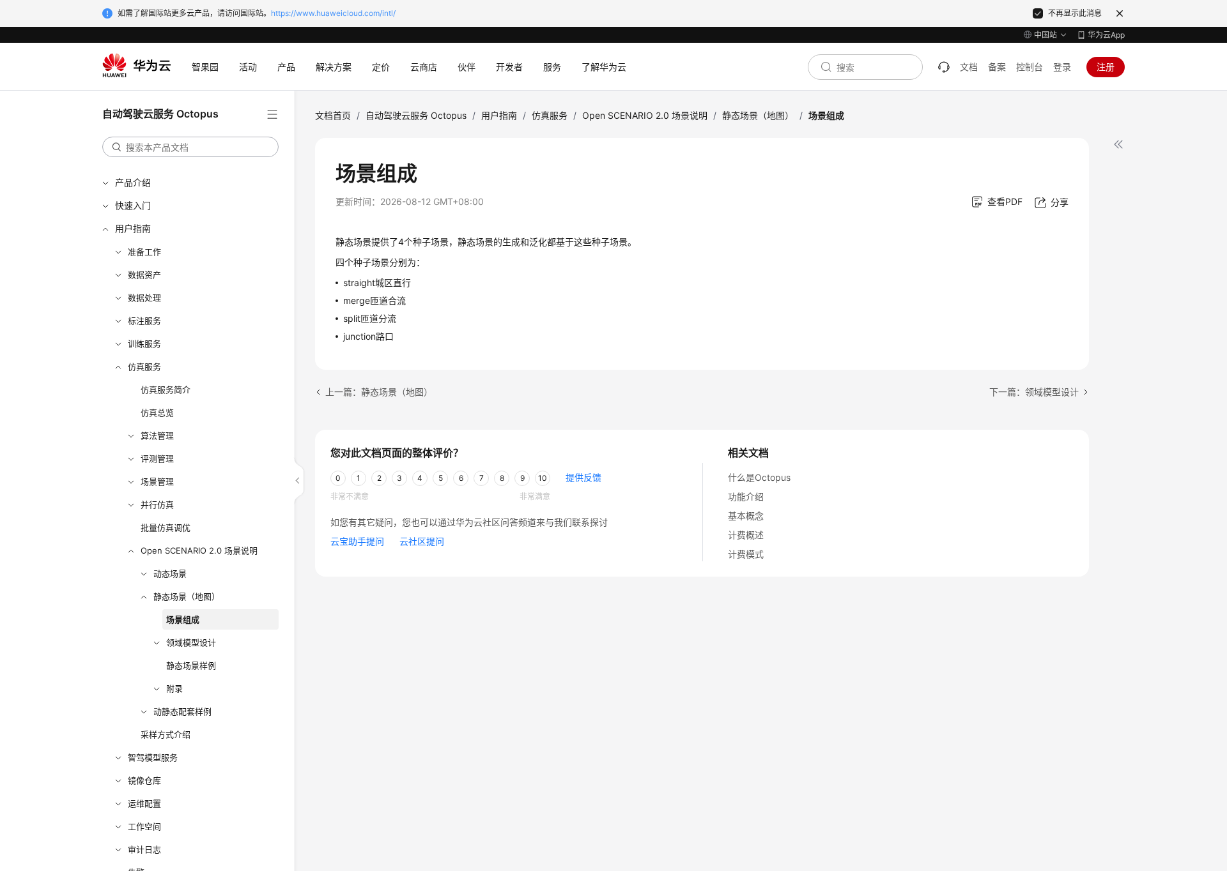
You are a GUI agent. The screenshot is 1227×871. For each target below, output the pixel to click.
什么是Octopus (759, 477)
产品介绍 (133, 182)
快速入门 (133, 205)
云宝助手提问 (357, 541)
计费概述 (746, 534)
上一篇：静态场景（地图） (379, 391)
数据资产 (144, 274)
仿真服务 (144, 366)
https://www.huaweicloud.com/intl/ (333, 13)
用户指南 (133, 228)
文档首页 (333, 115)
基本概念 (746, 515)
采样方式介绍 (165, 734)
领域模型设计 (191, 642)
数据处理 (144, 297)
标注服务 (144, 320)
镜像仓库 (144, 780)
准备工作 (144, 251)
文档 (969, 66)
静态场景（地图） (186, 596)
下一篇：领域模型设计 (1034, 391)
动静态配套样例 (182, 711)
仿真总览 (157, 412)
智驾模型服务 (153, 757)
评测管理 (157, 458)
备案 (997, 66)
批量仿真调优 (165, 527)
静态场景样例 (191, 665)
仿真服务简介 (165, 389)
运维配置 (144, 803)
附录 (174, 688)
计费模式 (746, 554)
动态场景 (170, 573)
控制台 (1029, 66)
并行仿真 (157, 504)
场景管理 (157, 481)
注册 (1106, 66)
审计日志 (144, 849)
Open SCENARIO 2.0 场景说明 (199, 550)
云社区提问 (421, 541)
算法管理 (157, 435)
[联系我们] (944, 67)
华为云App (1106, 35)
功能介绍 (746, 496)
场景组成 (182, 619)
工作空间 (144, 826)
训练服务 (144, 343)
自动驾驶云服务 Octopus (416, 115)
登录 (1062, 66)
